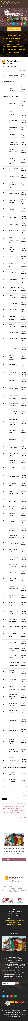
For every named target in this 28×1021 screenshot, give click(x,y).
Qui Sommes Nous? (10, 859)
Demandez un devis (14, 28)
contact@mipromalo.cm (15, 922)
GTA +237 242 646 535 (16, 1018)
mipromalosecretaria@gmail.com (15, 920)
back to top (23, 817)
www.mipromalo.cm (16, 924)
